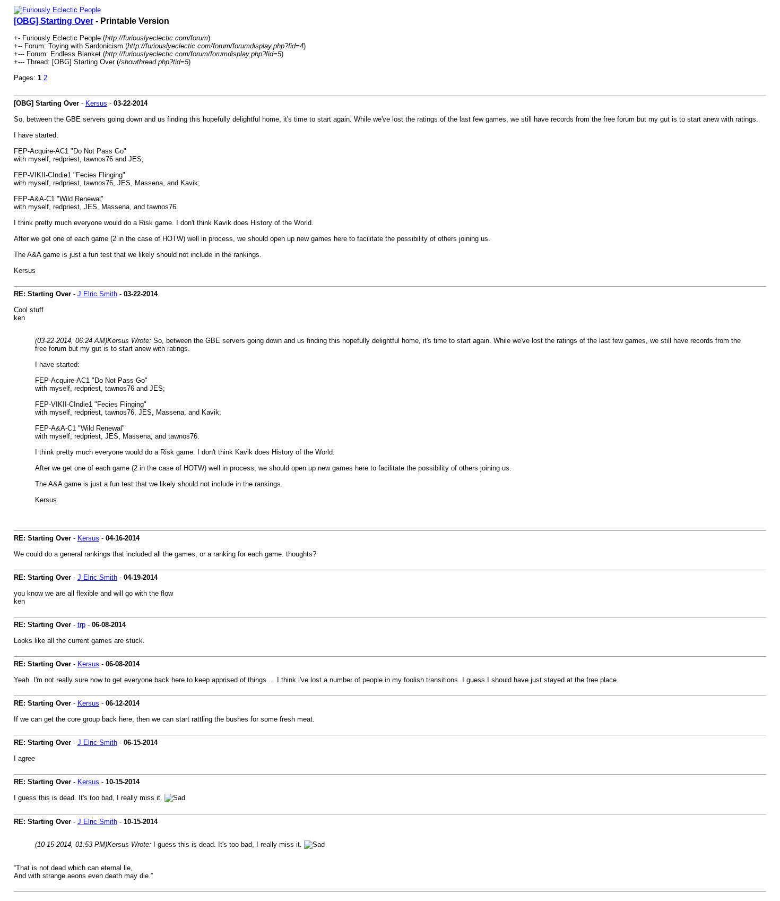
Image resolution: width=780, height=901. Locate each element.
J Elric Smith (97, 294)
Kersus (96, 103)
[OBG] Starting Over (53, 20)
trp (81, 625)
